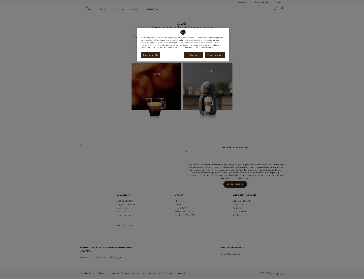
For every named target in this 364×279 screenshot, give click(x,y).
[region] (183, 45)
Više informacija (206, 47)
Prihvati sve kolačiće (215, 55)
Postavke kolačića (150, 55)
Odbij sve (193, 55)
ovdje (208, 45)
